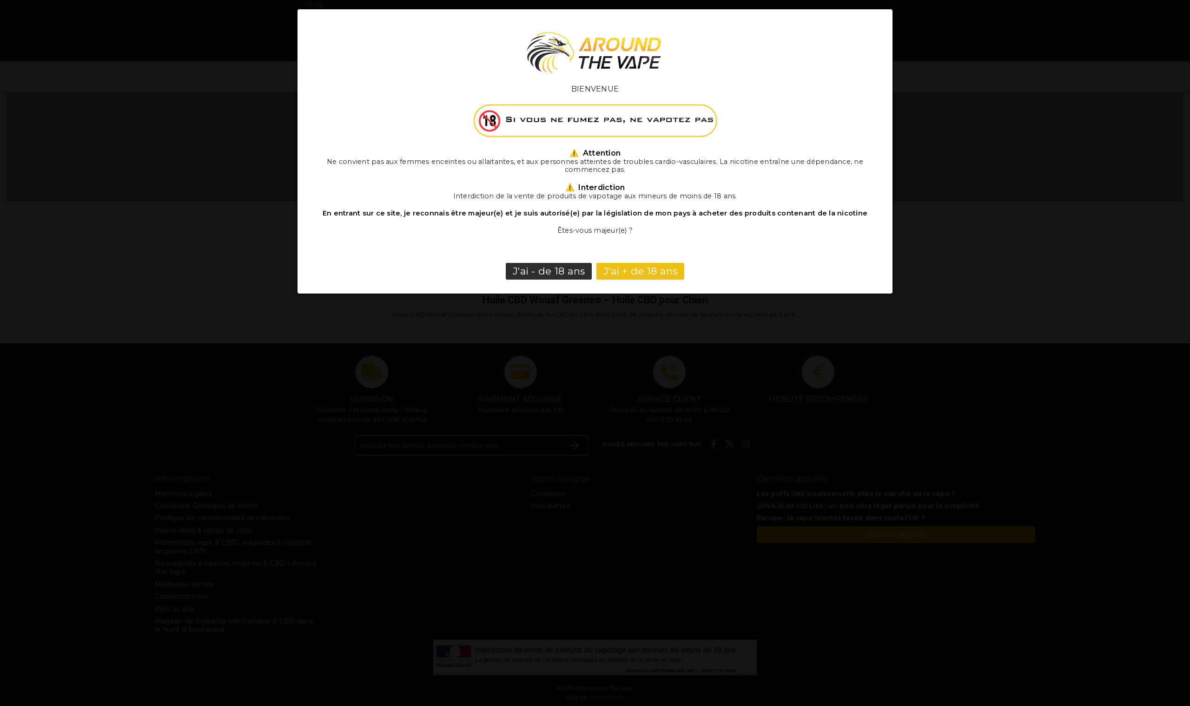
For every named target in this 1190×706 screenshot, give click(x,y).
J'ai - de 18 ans (549, 271)
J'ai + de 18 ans (640, 271)
